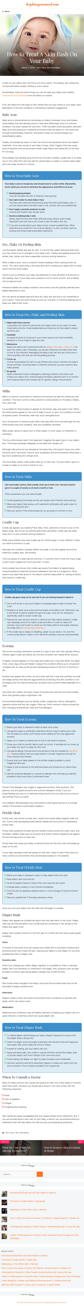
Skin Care (9, 1133)
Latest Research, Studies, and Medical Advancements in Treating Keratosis (36, 1280)
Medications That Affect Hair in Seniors (28, 1209)
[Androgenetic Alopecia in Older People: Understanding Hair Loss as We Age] (4, 1229)
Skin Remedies (22, 1133)
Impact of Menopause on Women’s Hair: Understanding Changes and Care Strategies (41, 1276)
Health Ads (23, 1165)
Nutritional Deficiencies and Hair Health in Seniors (33, 1193)
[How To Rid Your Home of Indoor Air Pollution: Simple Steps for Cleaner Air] (4, 1220)
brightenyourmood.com (42, 4)
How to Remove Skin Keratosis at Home (62, 1149)
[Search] (40, 1174)
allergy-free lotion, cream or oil (60, 347)
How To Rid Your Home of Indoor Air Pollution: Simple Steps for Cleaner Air (44, 1218)
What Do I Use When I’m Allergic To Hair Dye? (16, 1149)
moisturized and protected (14, 95)
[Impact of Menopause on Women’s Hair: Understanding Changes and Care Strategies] (4, 1237)
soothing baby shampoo (33, 628)
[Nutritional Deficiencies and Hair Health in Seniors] (4, 1195)
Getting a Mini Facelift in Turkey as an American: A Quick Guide (31, 1285)
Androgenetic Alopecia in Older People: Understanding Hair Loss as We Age (45, 1226)
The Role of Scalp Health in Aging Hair (27, 1201)
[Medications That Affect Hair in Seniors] (4, 1212)
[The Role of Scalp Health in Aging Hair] (4, 1203)
